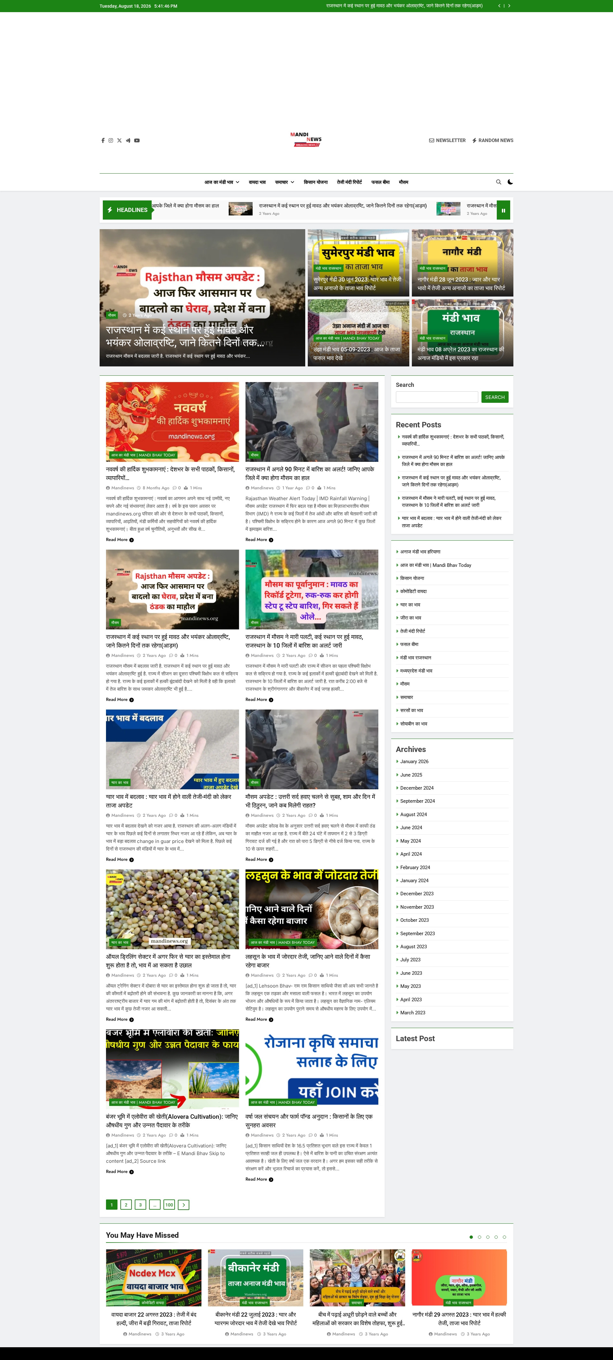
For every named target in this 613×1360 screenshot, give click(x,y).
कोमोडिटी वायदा (413, 591)
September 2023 (417, 933)
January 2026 (414, 761)
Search (405, 384)
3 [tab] (487, 1237)
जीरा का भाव (410, 618)
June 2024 (411, 827)
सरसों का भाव (411, 710)
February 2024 (415, 867)
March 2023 (412, 1013)
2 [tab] (479, 1237)
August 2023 (413, 947)
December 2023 (417, 894)
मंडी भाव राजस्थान (328, 268)
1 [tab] (471, 1237)
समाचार (281, 182)
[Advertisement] (306, 71)
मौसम (403, 182)
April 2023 (411, 1000)
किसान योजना (316, 182)
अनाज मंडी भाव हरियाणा (420, 552)
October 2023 (414, 920)
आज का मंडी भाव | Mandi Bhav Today (348, 338)
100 (169, 1204)
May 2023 (410, 986)
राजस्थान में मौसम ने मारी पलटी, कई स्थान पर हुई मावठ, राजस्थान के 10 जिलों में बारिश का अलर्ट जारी (397, 6)
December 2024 (417, 788)
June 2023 (411, 973)
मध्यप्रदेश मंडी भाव (416, 671)
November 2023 (417, 907)
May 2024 (410, 841)
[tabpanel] (154, 1293)
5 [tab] (504, 1237)
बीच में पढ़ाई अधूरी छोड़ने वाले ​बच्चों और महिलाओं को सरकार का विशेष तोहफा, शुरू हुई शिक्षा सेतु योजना (357, 1323)
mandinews (122, 488)
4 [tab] (496, 1237)
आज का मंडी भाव (219, 182)
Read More (117, 539)
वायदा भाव (257, 182)
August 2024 (413, 814)
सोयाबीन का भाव (413, 724)
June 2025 (411, 775)
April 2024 (411, 854)
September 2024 (417, 801)
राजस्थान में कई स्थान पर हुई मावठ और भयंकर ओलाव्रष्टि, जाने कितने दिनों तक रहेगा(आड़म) (240, 206)
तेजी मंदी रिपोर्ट (349, 182)
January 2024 (414, 880)
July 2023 (410, 960)
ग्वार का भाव (119, 782)
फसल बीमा (381, 182)
